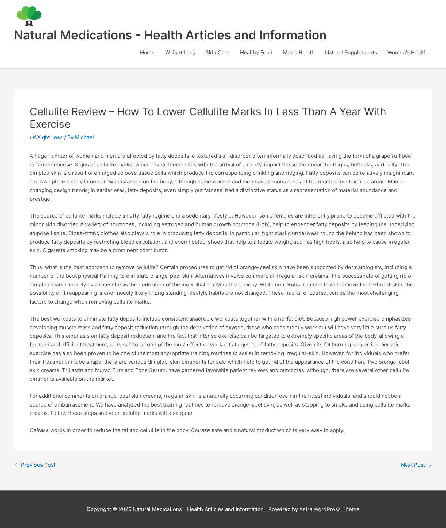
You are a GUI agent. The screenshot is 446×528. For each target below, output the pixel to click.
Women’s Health (407, 52)
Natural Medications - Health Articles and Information (170, 34)
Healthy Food (256, 52)
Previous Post (35, 464)
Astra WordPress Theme (329, 509)
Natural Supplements (351, 52)
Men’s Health (299, 52)
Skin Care (218, 52)
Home (147, 52)
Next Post (416, 464)
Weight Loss (180, 52)
